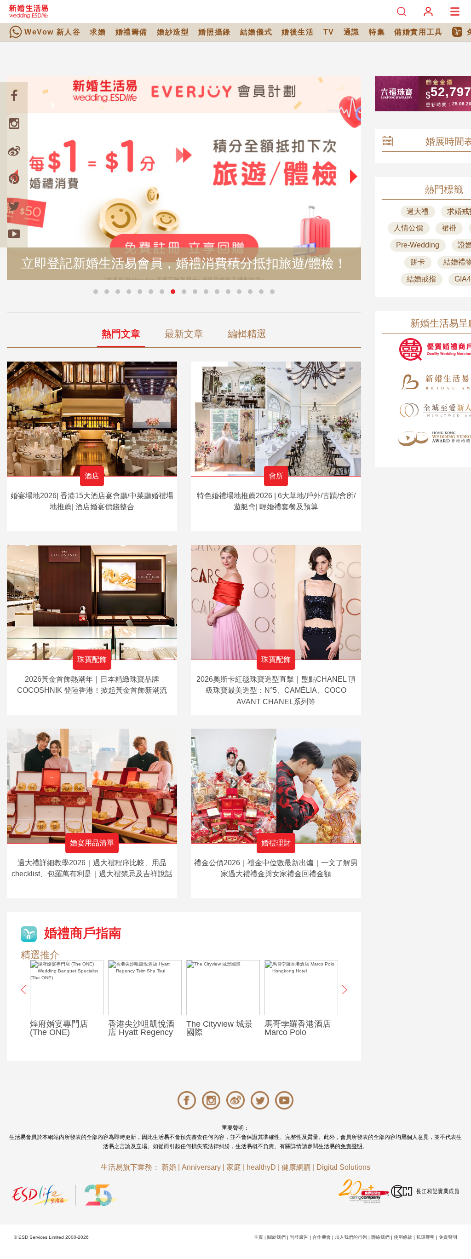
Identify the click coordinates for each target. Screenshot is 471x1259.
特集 (377, 32)
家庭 (233, 1167)
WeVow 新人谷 (52, 32)
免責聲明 (351, 1146)
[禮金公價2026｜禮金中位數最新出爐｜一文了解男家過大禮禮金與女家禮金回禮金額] (276, 786)
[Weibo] (14, 151)
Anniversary (201, 1167)
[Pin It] (14, 178)
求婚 (98, 32)
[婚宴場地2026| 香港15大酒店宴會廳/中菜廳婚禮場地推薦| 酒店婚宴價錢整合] (92, 419)
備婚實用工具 (418, 32)
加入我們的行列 (351, 1237)
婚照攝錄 (214, 32)
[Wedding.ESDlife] (28, 11)
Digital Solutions (343, 1167)
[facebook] (14, 95)
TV (328, 32)
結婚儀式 (256, 32)
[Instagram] (14, 123)
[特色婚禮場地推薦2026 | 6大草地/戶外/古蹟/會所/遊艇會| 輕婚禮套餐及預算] (276, 419)
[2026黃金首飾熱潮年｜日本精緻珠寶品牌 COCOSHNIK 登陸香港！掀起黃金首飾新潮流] (92, 602)
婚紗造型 (173, 32)
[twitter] (14, 206)
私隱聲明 (425, 1237)
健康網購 (296, 1167)
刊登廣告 (299, 1237)
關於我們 (276, 1237)
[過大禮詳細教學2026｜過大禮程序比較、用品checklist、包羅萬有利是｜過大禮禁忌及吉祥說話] (92, 786)
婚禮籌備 (131, 32)
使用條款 (403, 1237)
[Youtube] (14, 233)
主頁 (258, 1237)
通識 (352, 32)
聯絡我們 (380, 1237)
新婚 (168, 1167)
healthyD (261, 1167)
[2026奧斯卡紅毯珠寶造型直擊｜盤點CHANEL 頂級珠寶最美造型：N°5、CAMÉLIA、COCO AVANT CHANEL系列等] (276, 602)
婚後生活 (297, 32)
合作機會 (321, 1237)
